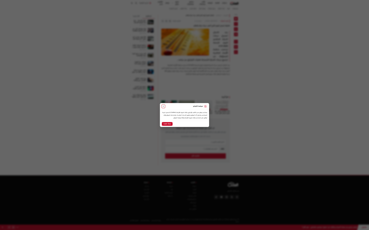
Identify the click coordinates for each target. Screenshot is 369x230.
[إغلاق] (163, 106)
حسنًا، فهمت (167, 124)
